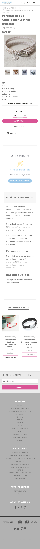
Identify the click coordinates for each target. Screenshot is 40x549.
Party (20, 426)
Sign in (15, 437)
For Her (20, 420)
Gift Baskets (20, 414)
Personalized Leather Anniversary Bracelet (10, 343)
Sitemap (20, 440)
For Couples (20, 417)
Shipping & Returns (20, 434)
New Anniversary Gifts (20, 453)
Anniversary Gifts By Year (20, 408)
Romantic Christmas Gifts (20, 455)
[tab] (20, 197)
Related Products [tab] (18, 307)
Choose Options (10, 357)
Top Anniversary (20, 491)
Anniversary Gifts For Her (20, 467)
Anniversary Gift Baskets (20, 464)
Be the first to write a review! (20, 181)
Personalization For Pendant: (20, 103)
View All (20, 494)
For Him (20, 423)
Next (37, 326)
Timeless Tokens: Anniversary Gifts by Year (20, 458)
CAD (28, 3)
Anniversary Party (20, 476)
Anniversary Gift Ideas (20, 429)
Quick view (10, 353)
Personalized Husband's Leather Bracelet (29, 342)
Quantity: (20, 111)
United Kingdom (20, 479)
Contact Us (20, 432)
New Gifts (20, 405)
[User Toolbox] (24, 3)
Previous (2, 326)
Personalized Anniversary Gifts (20, 411)
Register (24, 437)
